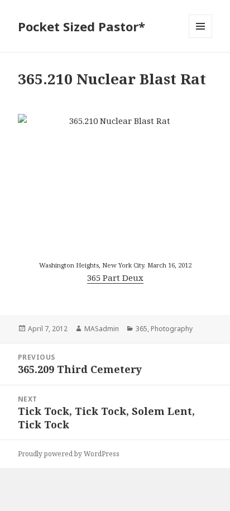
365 (141, 328)
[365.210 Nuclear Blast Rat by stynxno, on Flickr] (115, 179)
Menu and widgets (200, 37)
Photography (172, 328)
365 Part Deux (115, 277)
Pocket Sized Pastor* (81, 26)
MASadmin (101, 328)
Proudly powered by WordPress (68, 454)
